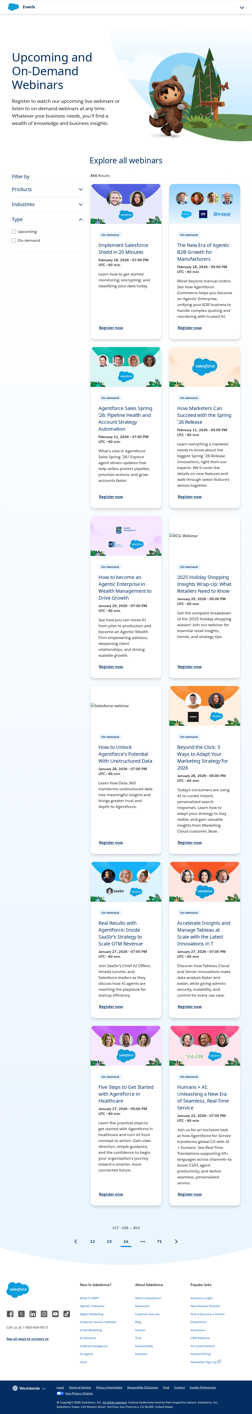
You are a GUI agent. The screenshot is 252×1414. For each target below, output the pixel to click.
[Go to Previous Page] (75, 1241)
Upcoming (27, 231)
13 (109, 1241)
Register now (111, 327)
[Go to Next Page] (176, 1241)
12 (92, 1241)
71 (159, 1241)
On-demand (29, 240)
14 (126, 1241)
